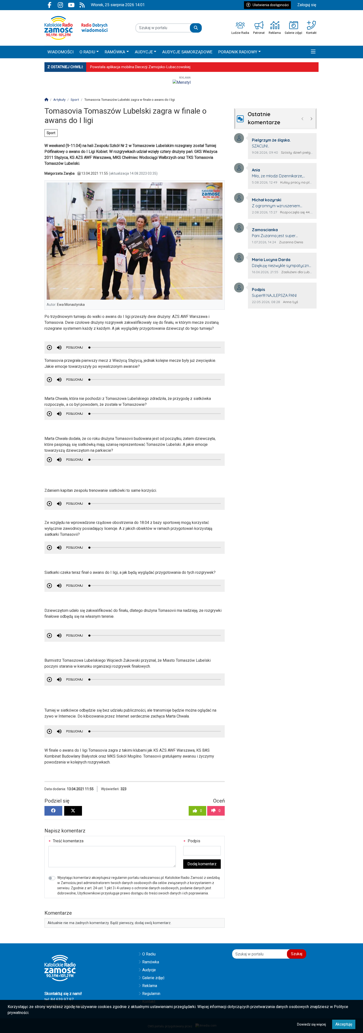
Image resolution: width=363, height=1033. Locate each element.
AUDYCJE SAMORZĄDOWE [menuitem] (187, 51)
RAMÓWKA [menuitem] (115, 51)
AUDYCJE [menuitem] (144, 51)
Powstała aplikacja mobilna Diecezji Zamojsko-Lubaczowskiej (140, 67)
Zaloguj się (306, 4)
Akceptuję (343, 1024)
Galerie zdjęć (153, 977)
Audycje (149, 970)
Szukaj (296, 953)
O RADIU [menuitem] (87, 51)
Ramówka (150, 962)
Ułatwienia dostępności (271, 5)
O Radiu (149, 954)
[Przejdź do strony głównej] (75, 28)
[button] (313, 52)
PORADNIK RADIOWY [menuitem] (237, 51)
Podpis (193, 841)
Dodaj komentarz (202, 864)
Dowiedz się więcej (311, 1024)
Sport (51, 133)
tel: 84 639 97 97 (59, 999)
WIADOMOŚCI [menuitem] (60, 51)
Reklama (149, 985)
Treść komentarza (67, 841)
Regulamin (151, 993)
